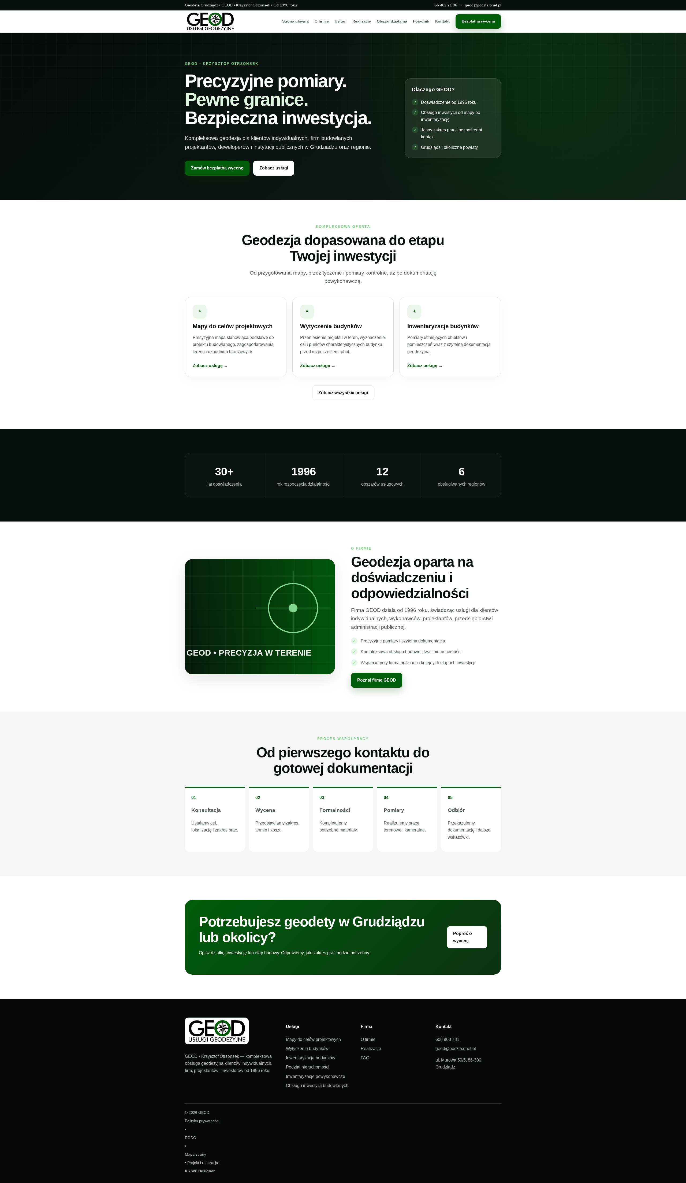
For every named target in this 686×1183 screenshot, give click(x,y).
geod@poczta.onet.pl (483, 5)
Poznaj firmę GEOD (376, 680)
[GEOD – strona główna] (210, 21)
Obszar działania (392, 21)
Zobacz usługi (273, 168)
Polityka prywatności (202, 1121)
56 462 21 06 (446, 5)
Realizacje (361, 21)
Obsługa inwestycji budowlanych (317, 1085)
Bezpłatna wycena (478, 21)
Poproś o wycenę (462, 937)
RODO (190, 1138)
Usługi (340, 21)
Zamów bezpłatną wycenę (217, 168)
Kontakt (442, 21)
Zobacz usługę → (210, 365)
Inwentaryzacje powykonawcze (315, 1076)
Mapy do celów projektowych (313, 1039)
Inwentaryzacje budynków (310, 1058)
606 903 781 (447, 1039)
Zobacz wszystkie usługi (343, 392)
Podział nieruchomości (307, 1067)
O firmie (322, 21)
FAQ (365, 1058)
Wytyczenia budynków (307, 1048)
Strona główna (295, 21)
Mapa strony (195, 1154)
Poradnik (421, 21)
